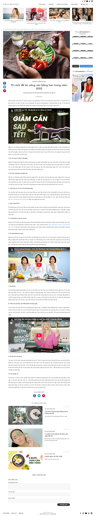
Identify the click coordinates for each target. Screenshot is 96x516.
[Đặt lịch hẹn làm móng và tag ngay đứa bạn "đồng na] (75, 46)
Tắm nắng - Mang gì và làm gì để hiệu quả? (59, 21)
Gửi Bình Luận (63, 504)
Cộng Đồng (74, 4)
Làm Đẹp (51, 4)
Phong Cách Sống (62, 4)
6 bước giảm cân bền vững (53, 456)
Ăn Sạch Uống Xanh (22, 29)
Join (79, 71)
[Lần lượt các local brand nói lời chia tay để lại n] (75, 53)
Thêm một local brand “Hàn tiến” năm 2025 (36, 23)
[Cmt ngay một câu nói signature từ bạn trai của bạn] (89, 39)
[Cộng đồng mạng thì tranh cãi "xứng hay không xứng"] (89, 53)
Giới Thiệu (6, 513)
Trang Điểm (83, 20)
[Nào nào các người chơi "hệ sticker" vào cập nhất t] (82, 46)
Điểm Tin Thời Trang (36, 20)
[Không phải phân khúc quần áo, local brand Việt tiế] (82, 39)
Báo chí (14, 513)
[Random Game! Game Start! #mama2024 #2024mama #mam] (89, 46)
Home (4, 29)
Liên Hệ (21, 513)
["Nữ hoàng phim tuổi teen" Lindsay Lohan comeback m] (75, 39)
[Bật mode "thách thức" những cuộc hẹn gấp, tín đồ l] (82, 61)
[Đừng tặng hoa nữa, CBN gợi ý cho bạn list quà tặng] (82, 53)
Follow (81, 32)
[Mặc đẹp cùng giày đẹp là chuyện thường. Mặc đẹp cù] (75, 61)
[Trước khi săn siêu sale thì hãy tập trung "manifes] (89, 61)
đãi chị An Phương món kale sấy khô (18, 199)
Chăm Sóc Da (13, 18)
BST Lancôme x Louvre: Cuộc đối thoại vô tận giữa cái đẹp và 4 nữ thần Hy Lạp (82, 23)
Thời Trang (42, 4)
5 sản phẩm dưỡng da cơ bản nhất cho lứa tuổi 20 (13, 21)
